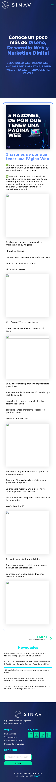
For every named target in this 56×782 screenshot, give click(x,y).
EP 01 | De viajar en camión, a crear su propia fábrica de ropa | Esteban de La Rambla (25, 654)
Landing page (14, 66)
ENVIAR (18, 763)
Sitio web (21, 69)
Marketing (32, 66)
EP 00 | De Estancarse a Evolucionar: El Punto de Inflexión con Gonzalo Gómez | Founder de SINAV (27, 663)
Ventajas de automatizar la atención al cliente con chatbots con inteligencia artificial (27, 687)
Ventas (28, 73)
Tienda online (39, 69)
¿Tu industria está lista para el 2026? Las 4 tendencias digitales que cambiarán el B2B (24, 679)
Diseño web (40, 62)
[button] (52, 5)
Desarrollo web (19, 62)
